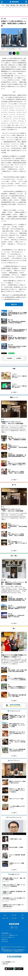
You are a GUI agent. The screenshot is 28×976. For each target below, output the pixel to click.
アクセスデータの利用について (8, 937)
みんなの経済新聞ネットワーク (14, 957)
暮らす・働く (22, 5)
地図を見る (14, 304)
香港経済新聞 (14, 2)
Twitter (16, 927)
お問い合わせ (5, 939)
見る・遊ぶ (13, 5)
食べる (7, 5)
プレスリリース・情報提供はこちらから (10, 935)
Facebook (12, 927)
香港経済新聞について (6, 933)
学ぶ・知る (3, 18)
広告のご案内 (5, 941)
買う (18, 5)
